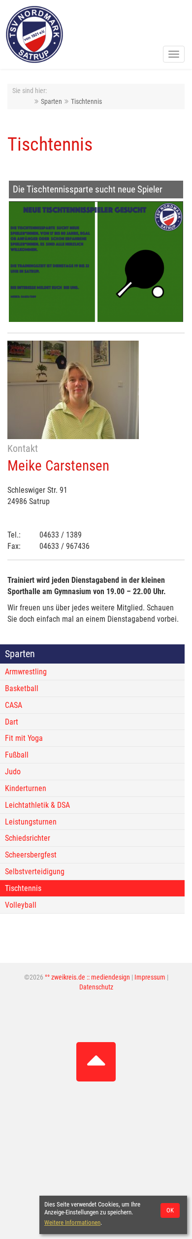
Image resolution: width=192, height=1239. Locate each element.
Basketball (21, 688)
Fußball (17, 755)
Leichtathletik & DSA (37, 805)
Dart (11, 722)
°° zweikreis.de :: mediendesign (87, 977)
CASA (13, 705)
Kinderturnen (25, 788)
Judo (13, 771)
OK (170, 1210)
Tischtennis (86, 101)
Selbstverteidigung (34, 871)
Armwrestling (26, 671)
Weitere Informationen (72, 1222)
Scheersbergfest (31, 854)
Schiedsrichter (27, 838)
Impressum (149, 977)
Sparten (51, 101)
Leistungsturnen (31, 821)
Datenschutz (96, 987)
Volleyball (20, 905)
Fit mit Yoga (24, 738)
